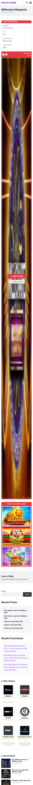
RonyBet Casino (8, 737)
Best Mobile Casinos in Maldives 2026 (15, 611)
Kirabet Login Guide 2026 (12, 625)
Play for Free (18, 282)
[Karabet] (24, 694)
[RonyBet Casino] (8, 734)
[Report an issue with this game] (3, 54)
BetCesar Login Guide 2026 (13, 628)
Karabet (24, 696)
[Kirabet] (8, 716)
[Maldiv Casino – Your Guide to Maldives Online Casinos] (8, 2)
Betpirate (8, 696)
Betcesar (25, 718)
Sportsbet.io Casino (25, 737)
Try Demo (16, 516)
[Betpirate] (8, 694)
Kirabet (8, 718)
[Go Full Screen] (6, 54)
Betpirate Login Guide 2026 (13, 621)
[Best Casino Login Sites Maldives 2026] (6, 778)
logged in (13, 579)
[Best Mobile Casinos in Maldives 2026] (6, 767)
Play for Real (18, 276)
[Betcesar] (24, 716)
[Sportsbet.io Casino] (24, 734)
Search (3, 591)
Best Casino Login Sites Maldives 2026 (15, 617)
